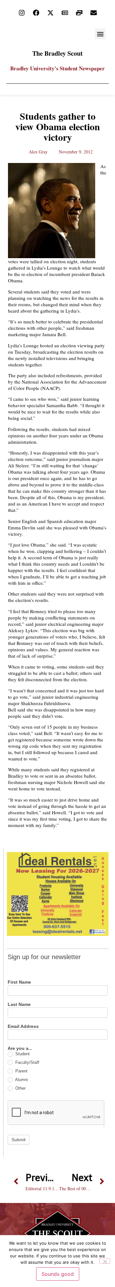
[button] (100, 34)
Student (22, 1053)
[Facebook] (36, 12)
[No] (104, 1261)
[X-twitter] (50, 12)
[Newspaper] (64, 12)
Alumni (21, 1079)
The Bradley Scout (57, 53)
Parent (20, 1071)
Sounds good (58, 1274)
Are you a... (20, 1048)
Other (20, 1088)
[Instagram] (21, 12)
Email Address (23, 1026)
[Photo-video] (79, 12)
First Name (19, 982)
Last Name (19, 1004)
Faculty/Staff (26, 1062)
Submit (19, 1139)
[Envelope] (93, 12)
